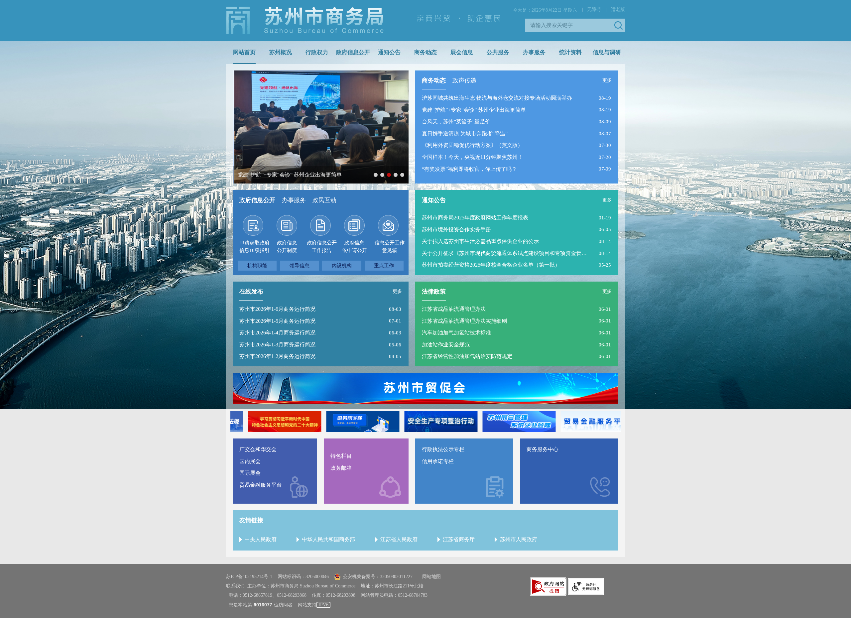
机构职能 (257, 265)
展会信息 (461, 52)
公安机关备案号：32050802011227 (378, 576)
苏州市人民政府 (518, 539)
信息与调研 (607, 52)
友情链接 (251, 520)
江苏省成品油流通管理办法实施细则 (464, 321)
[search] (570, 25)
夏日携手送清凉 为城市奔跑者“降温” (465, 133)
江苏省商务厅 (459, 539)
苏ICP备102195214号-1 (249, 576)
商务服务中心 (542, 449)
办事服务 (534, 52)
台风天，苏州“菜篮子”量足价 (456, 121)
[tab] (434, 82)
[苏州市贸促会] (425, 388)
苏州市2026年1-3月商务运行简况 (277, 344)
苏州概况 (280, 52)
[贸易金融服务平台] (581, 421)
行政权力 (316, 52)
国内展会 (250, 461)
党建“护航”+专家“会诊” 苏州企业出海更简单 (474, 110)
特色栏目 (341, 456)
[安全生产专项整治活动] (425, 421)
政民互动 (324, 200)
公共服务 (498, 52)
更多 (607, 80)
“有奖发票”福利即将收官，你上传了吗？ (469, 169)
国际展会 (250, 473)
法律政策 (434, 291)
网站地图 (431, 576)
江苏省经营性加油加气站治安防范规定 (467, 356)
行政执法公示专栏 (443, 449)
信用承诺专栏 (438, 461)
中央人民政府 (261, 539)
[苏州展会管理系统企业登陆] (503, 421)
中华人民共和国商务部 (328, 539)
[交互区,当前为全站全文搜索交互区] (575, 25)
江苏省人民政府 (399, 539)
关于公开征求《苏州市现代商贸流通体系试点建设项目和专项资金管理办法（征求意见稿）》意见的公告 (505, 253)
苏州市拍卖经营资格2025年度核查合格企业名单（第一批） (491, 265)
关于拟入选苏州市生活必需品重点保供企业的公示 (480, 241)
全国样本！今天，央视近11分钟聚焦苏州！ (472, 157)
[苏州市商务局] (305, 20)
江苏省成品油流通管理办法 (454, 309)
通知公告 (389, 52)
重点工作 (384, 265)
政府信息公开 (353, 52)
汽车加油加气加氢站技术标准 (456, 332)
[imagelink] (548, 586)
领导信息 (299, 265)
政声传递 (464, 80)
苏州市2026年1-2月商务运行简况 (277, 356)
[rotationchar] (320, 130)
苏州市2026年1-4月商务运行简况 (277, 332)
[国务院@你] (347, 421)
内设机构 (342, 265)
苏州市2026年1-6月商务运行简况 (277, 309)
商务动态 (425, 52)
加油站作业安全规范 (446, 344)
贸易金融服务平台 (260, 485)
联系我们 (235, 585)
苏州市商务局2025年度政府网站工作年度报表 (475, 217)
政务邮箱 (341, 468)
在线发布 (251, 291)
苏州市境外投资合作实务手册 (456, 229)
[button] (618, 25)
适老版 (618, 9)
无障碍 (594, 9)
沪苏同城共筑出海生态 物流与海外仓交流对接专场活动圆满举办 (497, 98)
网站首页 (244, 52)
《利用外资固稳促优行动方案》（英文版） (472, 145)
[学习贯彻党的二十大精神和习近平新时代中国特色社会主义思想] (269, 421)
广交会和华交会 (258, 449)
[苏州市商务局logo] (305, 21)
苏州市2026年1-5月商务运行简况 (277, 321)
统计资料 (570, 52)
